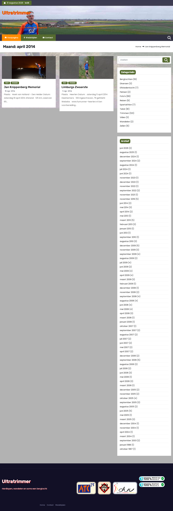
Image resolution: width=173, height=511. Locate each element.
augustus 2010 (126, 241)
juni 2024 (124, 173)
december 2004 (128, 423)
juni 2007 (124, 343)
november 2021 (127, 194)
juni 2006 (124, 372)
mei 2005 (124, 415)
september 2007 (128, 330)
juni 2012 (124, 232)
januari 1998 (125, 444)
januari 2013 (125, 228)
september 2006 (128, 360)
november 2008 (128, 292)
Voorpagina (12, 37)
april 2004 (125, 432)
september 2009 (128, 254)
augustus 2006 (127, 364)
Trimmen (15, 83)
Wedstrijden (31, 37)
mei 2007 (124, 347)
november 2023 (128, 177)
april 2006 (125, 381)
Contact (48, 37)
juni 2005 (124, 410)
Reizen (123, 100)
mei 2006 (124, 376)
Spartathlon (126, 104)
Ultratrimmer (16, 12)
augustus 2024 (127, 165)
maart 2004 (126, 436)
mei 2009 (124, 270)
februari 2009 (126, 283)
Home (138, 46)
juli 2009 (124, 262)
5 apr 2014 (67, 91)
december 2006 (128, 355)
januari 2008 (126, 321)
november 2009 (128, 249)
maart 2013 (125, 220)
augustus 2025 (127, 152)
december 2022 (128, 182)
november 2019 (127, 199)
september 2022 (128, 190)
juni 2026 (124, 148)
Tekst (7, 83)
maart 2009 (125, 279)
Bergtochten (126, 79)
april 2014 (124, 211)
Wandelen (125, 121)
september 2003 (128, 440)
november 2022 (128, 186)
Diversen (124, 83)
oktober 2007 (126, 326)
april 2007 (125, 351)
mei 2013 (124, 215)
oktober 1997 (126, 449)
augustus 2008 (127, 300)
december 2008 (128, 287)
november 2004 (128, 427)
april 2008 (125, 313)
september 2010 (128, 237)
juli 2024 (124, 169)
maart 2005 (126, 419)
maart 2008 (126, 317)
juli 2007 (124, 338)
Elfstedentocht (127, 87)
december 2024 (128, 156)
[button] (169, 37)
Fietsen (123, 92)
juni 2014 (124, 203)
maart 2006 (126, 385)
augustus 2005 (127, 406)
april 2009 (125, 275)
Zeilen (123, 125)
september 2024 (128, 160)
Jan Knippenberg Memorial (22, 87)
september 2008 (128, 296)
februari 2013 (126, 224)
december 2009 (128, 245)
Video (122, 117)
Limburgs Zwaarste (75, 87)
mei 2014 (124, 207)
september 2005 (128, 402)
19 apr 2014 (10, 91)
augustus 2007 (127, 334)
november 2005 (128, 393)
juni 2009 (124, 266)
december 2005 (128, 389)
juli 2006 (124, 368)
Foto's (123, 96)
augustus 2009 (127, 258)
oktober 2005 (126, 398)
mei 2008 (124, 309)
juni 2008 (124, 304)
